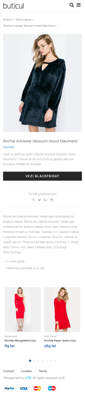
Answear (8, 147)
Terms (42, 371)
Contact (8, 371)
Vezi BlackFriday (42, 176)
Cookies (26, 371)
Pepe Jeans (50, 336)
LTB (28, 378)
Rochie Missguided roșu (20, 340)
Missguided (11, 336)
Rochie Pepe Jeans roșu (60, 340)
